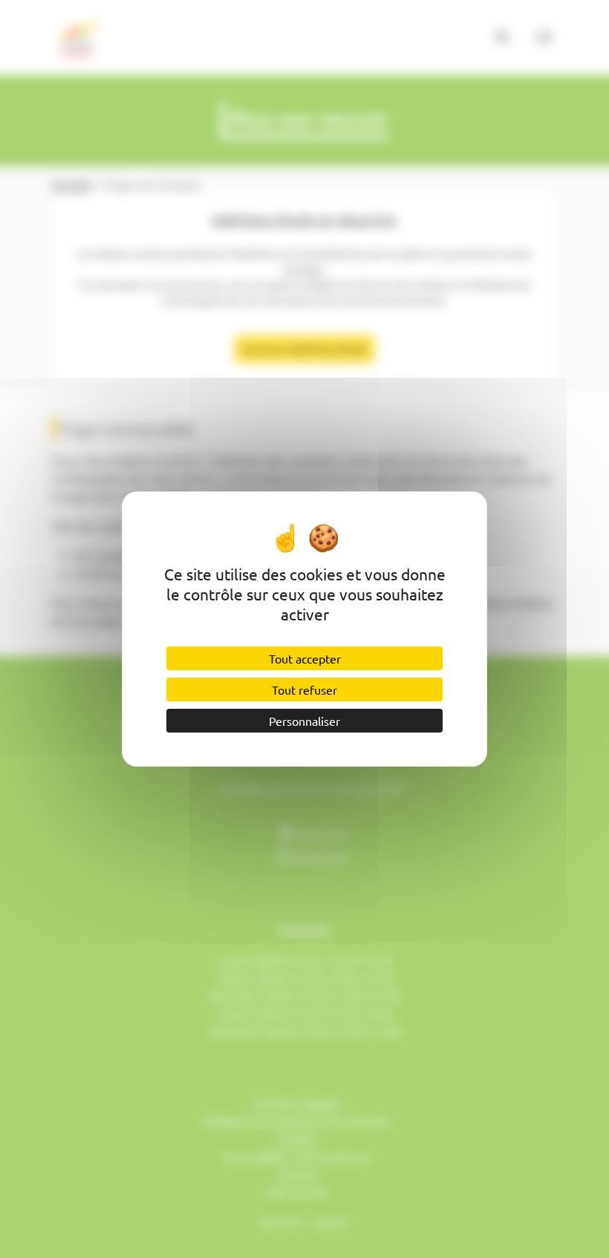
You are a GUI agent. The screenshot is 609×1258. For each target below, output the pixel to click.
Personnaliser (304, 720)
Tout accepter (305, 658)
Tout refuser (304, 689)
